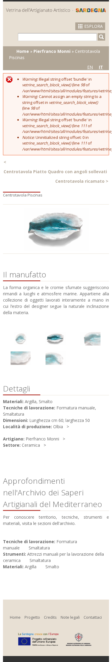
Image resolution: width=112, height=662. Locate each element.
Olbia (58, 426)
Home (22, 51)
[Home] (56, 10)
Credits (50, 617)
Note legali (70, 617)
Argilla (30, 566)
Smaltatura (39, 548)
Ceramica (31, 445)
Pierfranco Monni (51, 51)
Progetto (32, 617)
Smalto (52, 566)
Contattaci (93, 617)
